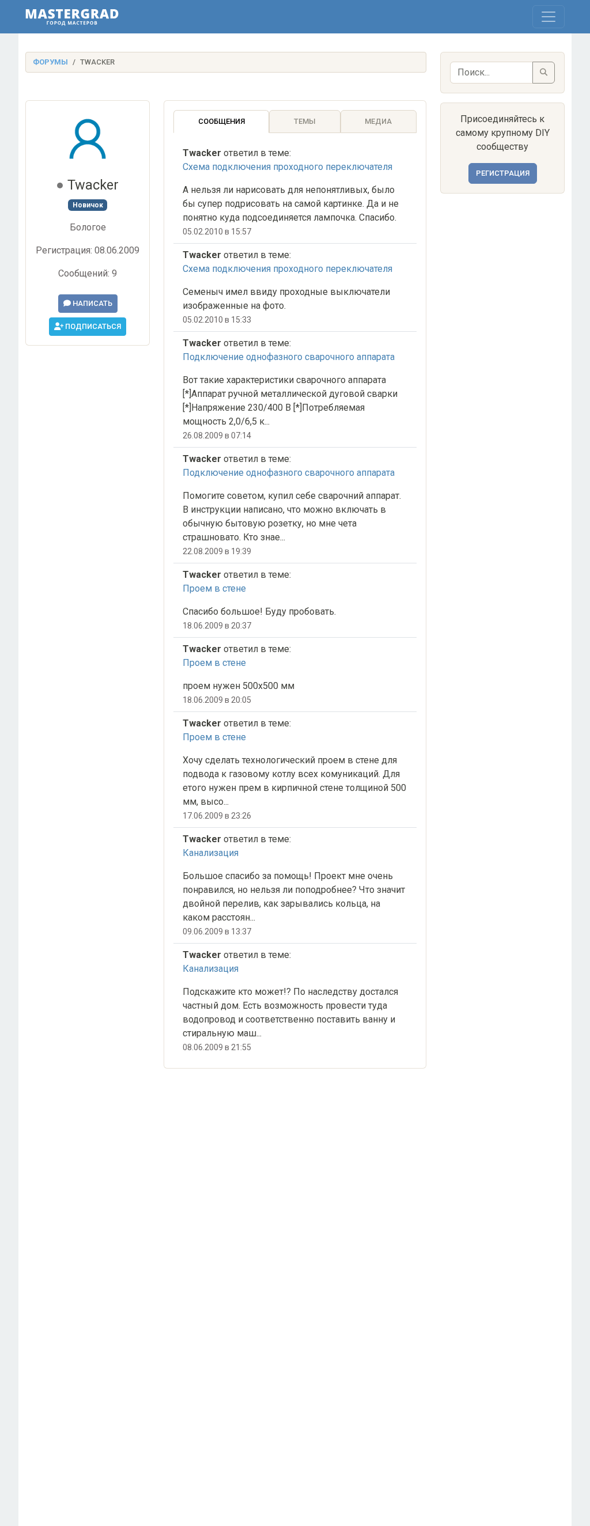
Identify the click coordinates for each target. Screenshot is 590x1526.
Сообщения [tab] (221, 121)
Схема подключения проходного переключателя (287, 166)
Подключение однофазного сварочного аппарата (289, 356)
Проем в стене (214, 588)
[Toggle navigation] (548, 16)
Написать (91, 303)
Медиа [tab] (378, 121)
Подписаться (92, 326)
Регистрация (503, 173)
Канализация (211, 852)
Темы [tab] (305, 121)
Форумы (50, 62)
